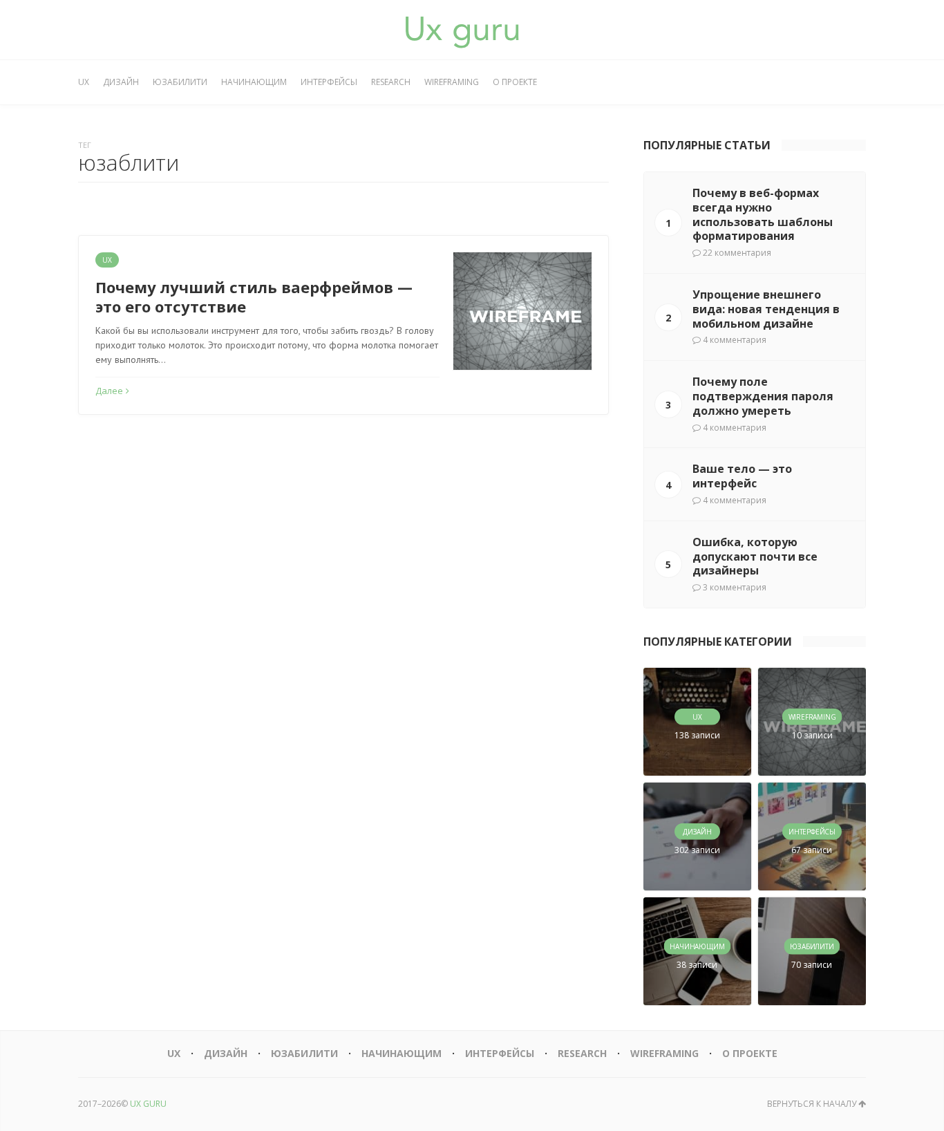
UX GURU (148, 1104)
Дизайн (121, 82)
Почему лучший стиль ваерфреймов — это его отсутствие (254, 297)
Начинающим (254, 82)
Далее (109, 390)
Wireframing (451, 82)
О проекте (515, 82)
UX (83, 82)
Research (390, 82)
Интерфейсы (329, 82)
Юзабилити (180, 82)
